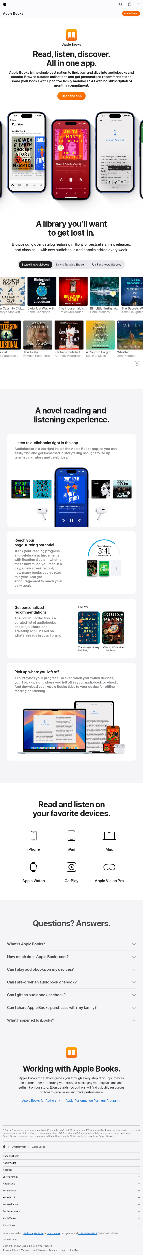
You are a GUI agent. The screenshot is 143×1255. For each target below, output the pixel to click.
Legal (63, 1250)
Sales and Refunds (47, 1250)
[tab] (35, 264)
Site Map (73, 1250)
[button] (120, 4)
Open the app (131, 13)
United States (10, 1239)
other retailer (53, 1233)
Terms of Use (28, 1250)
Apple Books (13, 13)
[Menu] (138, 4)
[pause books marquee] (137, 363)
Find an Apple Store (33, 1233)
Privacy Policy (10, 1250)
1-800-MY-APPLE (87, 1233)
